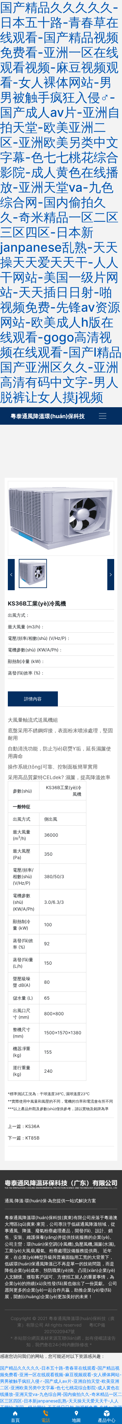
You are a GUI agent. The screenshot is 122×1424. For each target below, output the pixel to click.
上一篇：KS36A (24, 1126)
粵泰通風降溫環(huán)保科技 (48, 416)
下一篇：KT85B (23, 1137)
